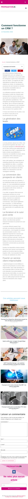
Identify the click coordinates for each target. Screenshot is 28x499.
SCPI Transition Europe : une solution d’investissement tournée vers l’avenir (14, 363)
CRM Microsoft (19, 146)
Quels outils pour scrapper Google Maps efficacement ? (14, 341)
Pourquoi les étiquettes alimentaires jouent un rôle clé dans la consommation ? (14, 320)
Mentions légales (21, 495)
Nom (2, 439)
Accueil (3, 62)
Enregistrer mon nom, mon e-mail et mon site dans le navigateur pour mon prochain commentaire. (14, 457)
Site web (3, 449)
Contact (21, 496)
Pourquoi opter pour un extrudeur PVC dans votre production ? (14, 407)
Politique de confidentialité (11, 496)
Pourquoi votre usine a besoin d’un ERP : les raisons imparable (14, 385)
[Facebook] (14, 471)
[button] (25, 2)
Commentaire (4, 421)
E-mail (3, 444)
